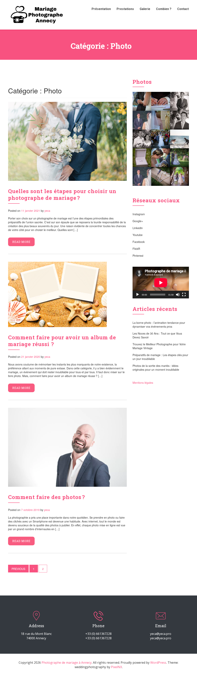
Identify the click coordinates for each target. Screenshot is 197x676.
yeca (47, 211)
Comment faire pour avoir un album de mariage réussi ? (62, 341)
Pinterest (138, 255)
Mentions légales (143, 383)
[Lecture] (137, 294)
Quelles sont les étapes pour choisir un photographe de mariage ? (62, 194)
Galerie (145, 9)
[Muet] (178, 294)
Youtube (138, 235)
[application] (161, 282)
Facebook (139, 242)
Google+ (138, 221)
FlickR (136, 249)
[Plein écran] (184, 294)
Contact (183, 9)
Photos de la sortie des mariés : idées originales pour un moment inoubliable (156, 367)
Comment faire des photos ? (46, 497)
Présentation (101, 9)
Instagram (139, 214)
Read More (21, 242)
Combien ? (163, 9)
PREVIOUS (18, 569)
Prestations (125, 9)
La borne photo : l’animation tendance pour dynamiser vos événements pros (159, 324)
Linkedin (138, 228)
